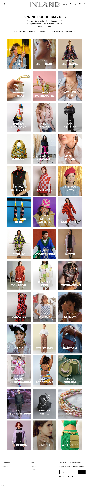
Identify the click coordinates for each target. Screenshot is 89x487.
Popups (33, 469)
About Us (33, 466)
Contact (5, 466)
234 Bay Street (48, 24)
